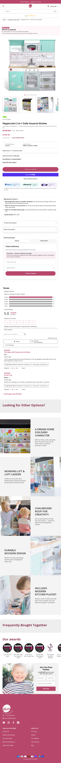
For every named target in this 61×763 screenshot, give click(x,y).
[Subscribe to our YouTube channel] (4, 722)
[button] (56, 105)
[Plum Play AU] (30, 6)
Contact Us (6, 731)
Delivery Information (9, 735)
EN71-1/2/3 (12, 214)
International (35, 742)
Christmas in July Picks (13, 19)
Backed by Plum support (9, 162)
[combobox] (29, 11)
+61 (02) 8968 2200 (10, 715)
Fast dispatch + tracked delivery (12, 159)
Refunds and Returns (9, 742)
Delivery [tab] (17, 240)
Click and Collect (7, 738)
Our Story (34, 731)
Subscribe (46, 688)
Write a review (19, 130)
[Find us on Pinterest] (18, 722)
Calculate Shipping (30, 273)
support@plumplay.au (10, 718)
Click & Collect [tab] (44, 240)
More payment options (30, 178)
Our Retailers (35, 738)
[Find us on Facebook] (13, 722)
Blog (32, 745)
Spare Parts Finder (8, 745)
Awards (33, 735)
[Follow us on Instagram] (8, 722)
